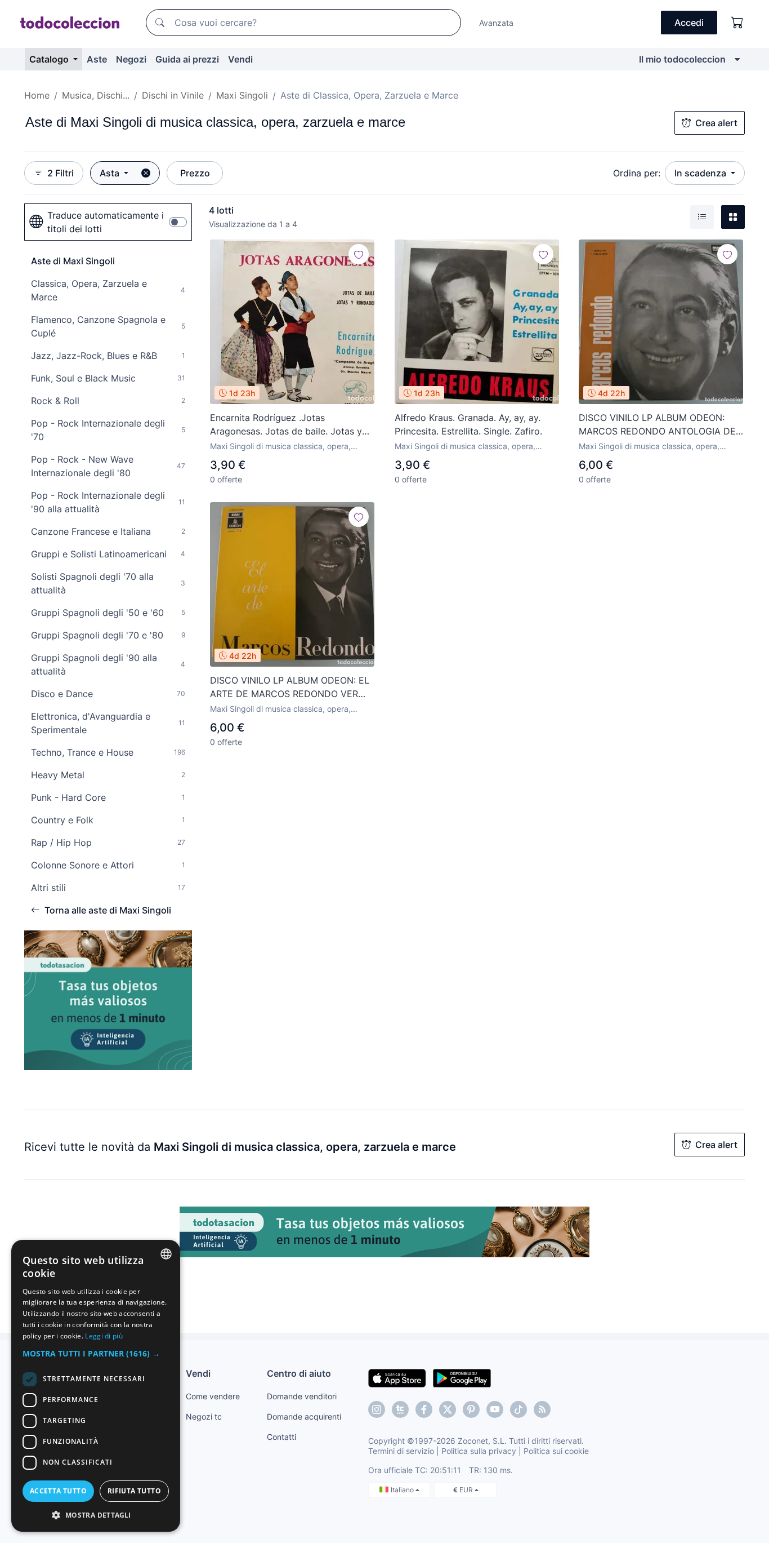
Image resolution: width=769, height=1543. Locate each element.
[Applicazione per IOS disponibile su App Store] (397, 1377)
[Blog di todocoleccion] (542, 1409)
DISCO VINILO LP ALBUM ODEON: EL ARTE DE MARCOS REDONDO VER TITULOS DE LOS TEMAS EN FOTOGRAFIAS (289, 687)
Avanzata (496, 23)
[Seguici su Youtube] (494, 1409)
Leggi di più (104, 1336)
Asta (111, 173)
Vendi (240, 59)
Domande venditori (302, 1396)
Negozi (131, 59)
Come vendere (213, 1396)
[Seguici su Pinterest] (471, 1409)
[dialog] (95, 1386)
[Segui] (358, 254)
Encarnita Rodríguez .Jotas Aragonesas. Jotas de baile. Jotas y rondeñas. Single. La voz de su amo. (287, 425)
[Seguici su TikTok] (518, 1409)
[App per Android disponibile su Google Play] (462, 1377)
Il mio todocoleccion (682, 59)
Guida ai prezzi (187, 59)
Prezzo (195, 173)
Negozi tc (204, 1416)
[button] (96, 1353)
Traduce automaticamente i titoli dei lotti (105, 222)
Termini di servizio (401, 1451)
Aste (97, 59)
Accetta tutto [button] (58, 1491)
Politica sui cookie (556, 1451)
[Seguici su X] (447, 1409)
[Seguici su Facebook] (423, 1409)
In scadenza (701, 173)
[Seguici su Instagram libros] (400, 1409)
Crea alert (716, 122)
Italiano (403, 1490)
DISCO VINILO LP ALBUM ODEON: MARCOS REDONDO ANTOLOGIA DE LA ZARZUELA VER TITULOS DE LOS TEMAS (658, 425)
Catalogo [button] (50, 59)
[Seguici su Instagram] (376, 1409)
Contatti (281, 1437)
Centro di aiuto (299, 1373)
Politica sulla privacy (478, 1451)
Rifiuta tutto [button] (134, 1491)
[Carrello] (737, 22)
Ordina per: (636, 173)
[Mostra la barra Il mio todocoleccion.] (737, 59)
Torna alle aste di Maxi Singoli (107, 910)
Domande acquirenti (304, 1416)
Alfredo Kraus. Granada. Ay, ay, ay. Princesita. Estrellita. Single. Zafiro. (468, 424)
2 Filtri (60, 173)
